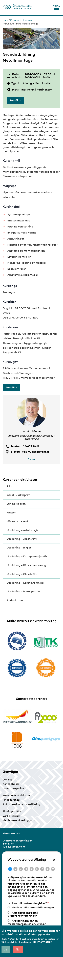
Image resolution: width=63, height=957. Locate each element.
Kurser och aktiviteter (21, 20)
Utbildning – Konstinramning (25, 582)
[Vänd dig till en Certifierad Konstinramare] (17, 668)
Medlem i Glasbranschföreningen (33, 907)
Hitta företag (11, 799)
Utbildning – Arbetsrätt (22, 538)
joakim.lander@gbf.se (35, 451)
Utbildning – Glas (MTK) (21, 574)
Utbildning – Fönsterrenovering (26, 565)
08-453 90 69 (31, 446)
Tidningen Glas (12, 811)
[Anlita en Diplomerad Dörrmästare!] (46, 668)
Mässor (11, 512)
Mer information (41, 941)
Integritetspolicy (13, 788)
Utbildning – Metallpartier (23, 591)
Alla (9, 486)
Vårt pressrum (11, 816)
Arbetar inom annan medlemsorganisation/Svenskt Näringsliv (26, 924)
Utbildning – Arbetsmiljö (22, 530)
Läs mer (31, 459)
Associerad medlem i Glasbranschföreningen (22, 914)
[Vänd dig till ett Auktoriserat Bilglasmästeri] (17, 641)
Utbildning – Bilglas (19, 547)
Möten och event (17, 521)
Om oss (7, 779)
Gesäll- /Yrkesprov (18, 495)
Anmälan (15, 100)
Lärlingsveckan (16, 503)
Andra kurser (15, 600)
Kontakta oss (11, 784)
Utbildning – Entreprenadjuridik (27, 556)
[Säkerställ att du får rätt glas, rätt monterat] (46, 642)
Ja (5, 949)
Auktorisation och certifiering (21, 804)
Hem (5, 20)
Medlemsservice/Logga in (19, 820)
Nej (18, 949)
